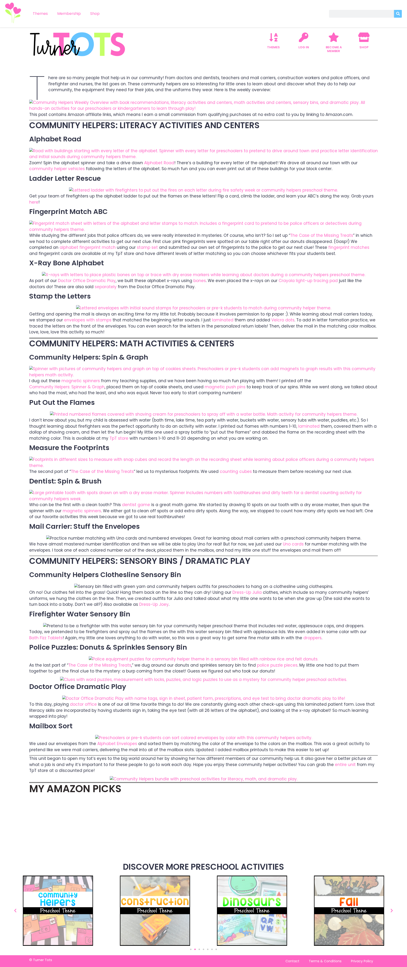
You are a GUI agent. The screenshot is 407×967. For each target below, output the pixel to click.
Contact (292, 961)
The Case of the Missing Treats (321, 235)
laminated (222, 320)
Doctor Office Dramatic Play (87, 280)
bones (199, 280)
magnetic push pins (225, 387)
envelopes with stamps (87, 320)
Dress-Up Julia (247, 592)
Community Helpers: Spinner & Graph (67, 387)
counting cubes (236, 471)
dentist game (136, 505)
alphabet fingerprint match (88, 247)
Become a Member (334, 49)
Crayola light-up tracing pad (308, 280)
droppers (312, 638)
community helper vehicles (57, 169)
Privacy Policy (362, 961)
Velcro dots (282, 320)
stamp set (147, 247)
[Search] (398, 14)
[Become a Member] (333, 37)
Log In (303, 47)
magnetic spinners (80, 381)
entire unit (345, 764)
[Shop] (364, 37)
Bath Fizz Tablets (46, 638)
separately (106, 287)
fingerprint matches (348, 247)
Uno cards (293, 544)
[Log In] (303, 37)
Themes (40, 13)
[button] (15, 910)
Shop (95, 13)
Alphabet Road (159, 163)
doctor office (83, 704)
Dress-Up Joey (154, 604)
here (33, 202)
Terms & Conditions (325, 961)
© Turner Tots (40, 960)
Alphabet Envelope (116, 743)
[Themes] (273, 37)
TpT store (119, 438)
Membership (69, 13)
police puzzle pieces (277, 665)
